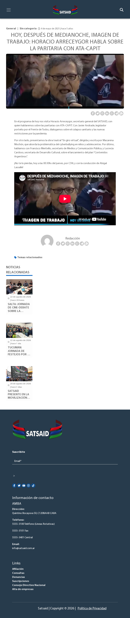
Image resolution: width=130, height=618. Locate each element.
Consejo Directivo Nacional (28, 585)
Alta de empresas (23, 589)
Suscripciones (20, 581)
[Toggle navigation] (8, 10)
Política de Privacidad (92, 608)
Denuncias (18, 577)
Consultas (18, 573)
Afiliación (18, 569)
